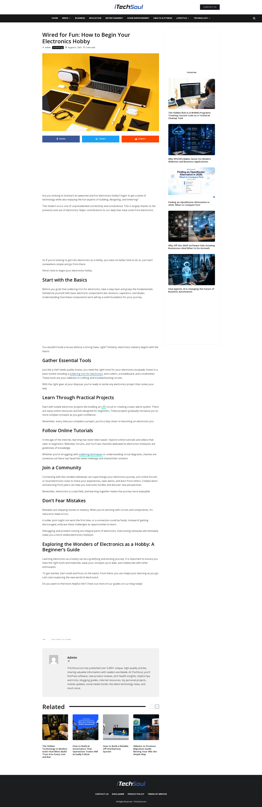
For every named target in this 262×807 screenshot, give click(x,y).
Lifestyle (181, 18)
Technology (201, 18)
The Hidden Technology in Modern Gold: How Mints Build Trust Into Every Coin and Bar (54, 751)
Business (80, 18)
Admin (48, 47)
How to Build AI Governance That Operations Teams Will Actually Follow (85, 750)
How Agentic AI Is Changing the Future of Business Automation (191, 290)
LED (103, 406)
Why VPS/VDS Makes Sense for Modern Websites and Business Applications (189, 160)
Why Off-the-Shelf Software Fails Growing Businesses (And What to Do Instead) (191, 246)
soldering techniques (90, 454)
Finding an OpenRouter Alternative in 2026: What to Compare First (188, 203)
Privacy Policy (136, 794)
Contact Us (101, 794)
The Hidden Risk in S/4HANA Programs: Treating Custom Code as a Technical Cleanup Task (189, 115)
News (65, 18)
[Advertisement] (100, 171)
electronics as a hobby (61, 639)
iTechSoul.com (140, 801)
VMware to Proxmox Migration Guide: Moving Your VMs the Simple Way (145, 750)
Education (95, 18)
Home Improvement (138, 18)
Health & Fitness (162, 18)
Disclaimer (118, 794)
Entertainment (114, 18)
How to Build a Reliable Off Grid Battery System (115, 749)
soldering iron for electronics (86, 373)
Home (55, 18)
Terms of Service (157, 794)
